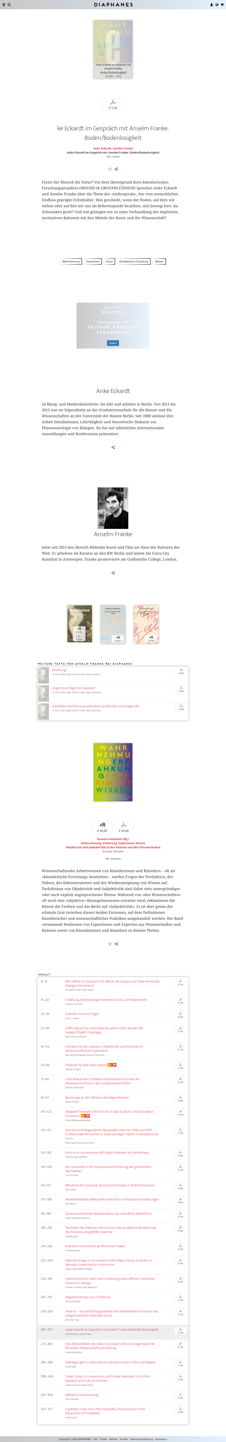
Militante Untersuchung (81, 1395)
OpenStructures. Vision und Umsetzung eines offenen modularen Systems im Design (110, 1281)
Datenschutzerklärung (141, 1439)
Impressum (161, 1439)
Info (95, 1439)
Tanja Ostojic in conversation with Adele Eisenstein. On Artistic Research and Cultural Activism (108, 1378)
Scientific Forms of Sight (82, 1014)
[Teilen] (116, 169)
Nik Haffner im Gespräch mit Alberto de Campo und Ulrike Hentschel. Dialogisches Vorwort (112, 983)
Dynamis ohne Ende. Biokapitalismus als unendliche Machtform (108, 1214)
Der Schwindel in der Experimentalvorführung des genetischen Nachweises (108, 1169)
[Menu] (3, 4)
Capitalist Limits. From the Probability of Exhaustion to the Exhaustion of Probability (105, 1411)
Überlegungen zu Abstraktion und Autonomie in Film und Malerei (110, 1362)
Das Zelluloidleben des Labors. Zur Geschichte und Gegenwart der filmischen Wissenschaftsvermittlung (110, 1346)
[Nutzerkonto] (211, 4)
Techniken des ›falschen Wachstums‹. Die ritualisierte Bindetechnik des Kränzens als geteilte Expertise (110, 1230)
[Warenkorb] (222, 4)
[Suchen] (9, 4)
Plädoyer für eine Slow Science (86, 1065)
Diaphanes (113, 4)
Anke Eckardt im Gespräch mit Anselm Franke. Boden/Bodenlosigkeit (112, 1330)
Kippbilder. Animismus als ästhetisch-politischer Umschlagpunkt (95, 706)
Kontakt (124, 1439)
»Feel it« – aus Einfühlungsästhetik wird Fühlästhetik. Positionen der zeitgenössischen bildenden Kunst (111, 1313)
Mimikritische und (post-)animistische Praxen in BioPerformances (110, 1185)
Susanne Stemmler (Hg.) (113, 839)
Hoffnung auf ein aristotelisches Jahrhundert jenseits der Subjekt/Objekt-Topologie (104, 1030)
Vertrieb (113, 1439)
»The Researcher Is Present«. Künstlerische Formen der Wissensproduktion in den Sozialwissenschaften (102, 1081)
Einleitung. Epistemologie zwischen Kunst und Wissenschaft (106, 1000)
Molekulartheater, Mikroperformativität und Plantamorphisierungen (112, 1199)
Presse (103, 1439)
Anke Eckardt (102, 148)
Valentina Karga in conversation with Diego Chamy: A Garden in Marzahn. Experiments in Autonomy (108, 1262)
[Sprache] (216, 4)
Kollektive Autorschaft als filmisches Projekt (95, 1246)
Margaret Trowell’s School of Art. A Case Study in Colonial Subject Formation (109, 1114)
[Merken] (110, 169)
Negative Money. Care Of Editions (88, 1297)
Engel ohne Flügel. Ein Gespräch (73, 688)
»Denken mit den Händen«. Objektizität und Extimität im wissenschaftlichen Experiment (104, 1049)
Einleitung (59, 670)
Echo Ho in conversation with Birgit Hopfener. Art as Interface (107, 1152)
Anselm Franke (123, 148)
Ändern (113, 343)
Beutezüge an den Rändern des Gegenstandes (97, 1097)
